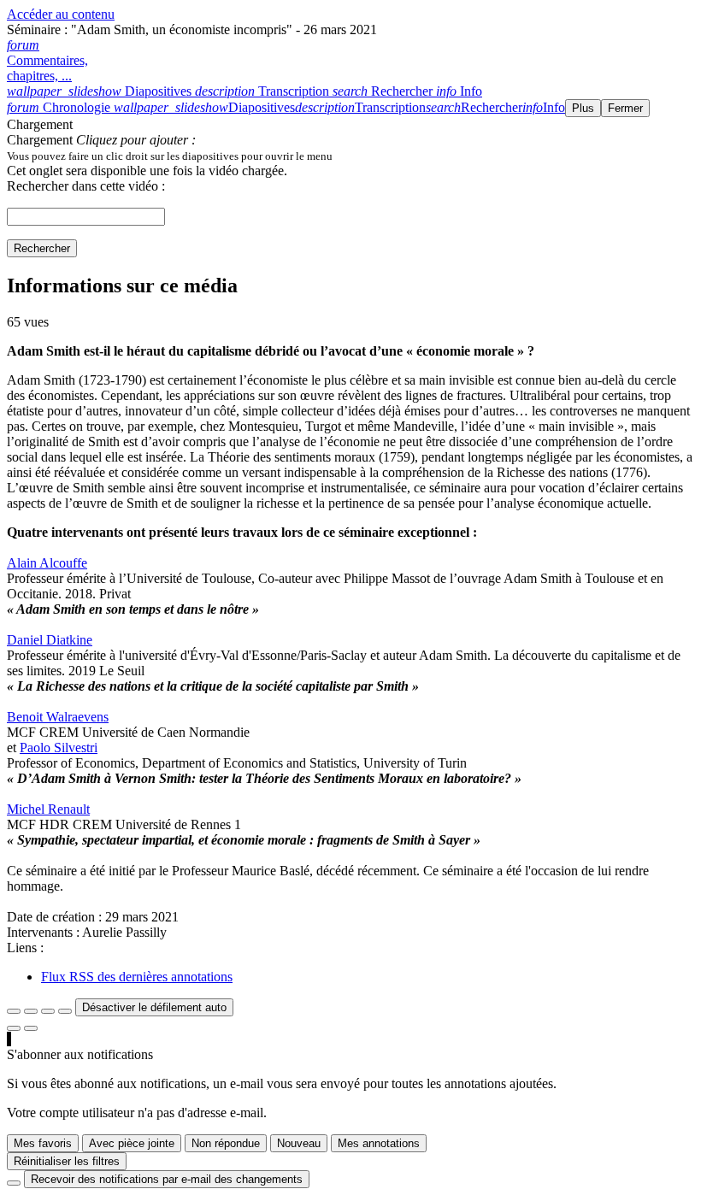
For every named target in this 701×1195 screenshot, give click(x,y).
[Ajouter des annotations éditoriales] (31, 1028)
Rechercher (42, 248)
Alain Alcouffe (47, 563)
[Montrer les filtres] (31, 1011)
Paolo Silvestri (58, 747)
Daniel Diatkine (49, 640)
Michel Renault (48, 809)
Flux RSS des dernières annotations (137, 976)
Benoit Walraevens (58, 716)
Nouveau (299, 1143)
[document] (350, 155)
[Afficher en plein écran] (14, 1011)
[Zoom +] (65, 1011)
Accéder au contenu (61, 14)
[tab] (101, 91)
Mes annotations (379, 1143)
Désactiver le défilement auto (154, 1007)
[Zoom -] (48, 1011)
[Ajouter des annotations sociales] (14, 1028)
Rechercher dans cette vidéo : (86, 186)
